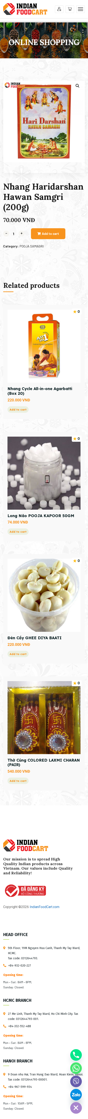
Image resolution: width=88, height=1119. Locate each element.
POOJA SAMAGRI (31, 246)
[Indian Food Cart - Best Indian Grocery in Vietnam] (25, 9)
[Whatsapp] (76, 1068)
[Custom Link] (76, 1094)
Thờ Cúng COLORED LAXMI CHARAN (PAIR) (43, 762)
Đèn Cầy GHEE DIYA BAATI (34, 637)
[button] (77, 86)
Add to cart (50, 234)
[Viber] (76, 1081)
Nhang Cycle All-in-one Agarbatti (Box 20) (39, 391)
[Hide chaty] (76, 1108)
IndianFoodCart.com (44, 907)
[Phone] (76, 1055)
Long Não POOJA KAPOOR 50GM (40, 515)
